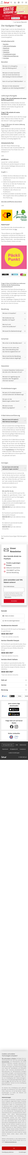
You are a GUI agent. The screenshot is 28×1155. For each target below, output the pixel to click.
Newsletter (6, 52)
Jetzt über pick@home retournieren (11, 201)
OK (14, 1148)
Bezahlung (6, 48)
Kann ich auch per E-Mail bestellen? (12, 81)
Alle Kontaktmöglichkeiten (12, 621)
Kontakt (4, 611)
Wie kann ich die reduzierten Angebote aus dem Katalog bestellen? (13, 87)
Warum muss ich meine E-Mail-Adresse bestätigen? (10, 420)
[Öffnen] (25, 17)
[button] (2, 2)
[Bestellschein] (19, 2)
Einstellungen (22, 1152)
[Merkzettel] (22, 2)
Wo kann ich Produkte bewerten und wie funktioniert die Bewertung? (13, 393)
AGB (17, 745)
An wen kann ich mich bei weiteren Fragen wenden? (10, 468)
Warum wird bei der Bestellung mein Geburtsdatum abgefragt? (11, 357)
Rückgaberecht (14, 749)
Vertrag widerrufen (8, 745)
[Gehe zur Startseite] (6, 2)
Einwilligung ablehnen (8, 1152)
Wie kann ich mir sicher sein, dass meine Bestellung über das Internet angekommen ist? (11, 349)
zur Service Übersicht (20, 22)
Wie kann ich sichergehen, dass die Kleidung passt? (10, 67)
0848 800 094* (7, 634)
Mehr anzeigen (8, 597)
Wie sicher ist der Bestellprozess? (12, 343)
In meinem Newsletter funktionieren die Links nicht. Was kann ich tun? (13, 371)
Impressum (5, 749)
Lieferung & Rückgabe (9, 46)
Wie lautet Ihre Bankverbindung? (12, 331)
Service (3, 685)
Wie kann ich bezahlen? (9, 313)
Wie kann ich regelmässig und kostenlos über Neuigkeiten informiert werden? (11, 379)
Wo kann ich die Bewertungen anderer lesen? (10, 400)
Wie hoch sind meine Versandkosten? (9, 325)
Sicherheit (6, 50)
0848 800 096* (7, 672)
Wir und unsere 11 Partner (9, 1058)
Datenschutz (23, 745)
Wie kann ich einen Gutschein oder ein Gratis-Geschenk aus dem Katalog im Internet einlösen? (12, 75)
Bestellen (6, 44)
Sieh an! (4, 680)
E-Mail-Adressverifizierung (10, 56)
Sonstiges (6, 58)
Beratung (4, 690)
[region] (14, 1103)
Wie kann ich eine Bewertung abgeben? (8, 407)
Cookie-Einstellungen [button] (14, 753)
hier (16, 229)
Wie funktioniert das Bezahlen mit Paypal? (8, 319)
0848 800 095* (7, 653)
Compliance (23, 749)
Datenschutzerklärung (10, 1142)
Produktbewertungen (9, 54)
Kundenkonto (10, 449)
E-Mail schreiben (8, 616)
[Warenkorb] (26, 2)
